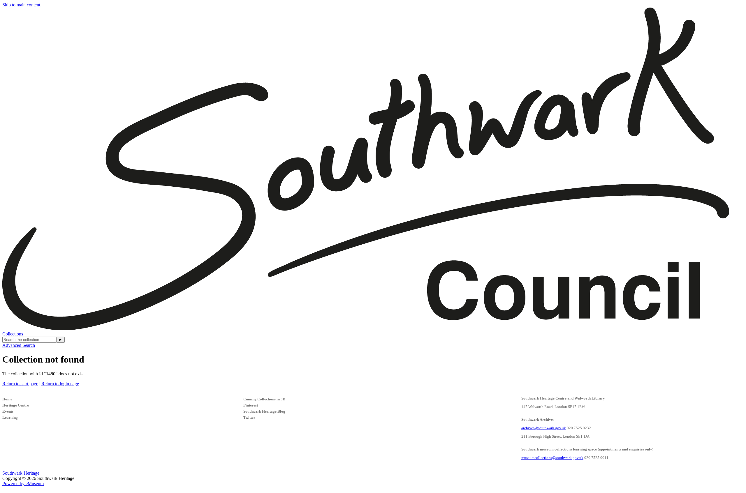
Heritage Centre (15, 405)
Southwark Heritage (20, 473)
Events (7, 411)
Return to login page (60, 383)
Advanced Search (18, 345)
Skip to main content (21, 4)
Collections (12, 333)
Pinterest (250, 405)
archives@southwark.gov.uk (543, 428)
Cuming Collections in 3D (264, 399)
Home (7, 399)
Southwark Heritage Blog (264, 411)
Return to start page (20, 383)
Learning (10, 417)
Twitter (249, 417)
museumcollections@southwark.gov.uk (552, 457)
